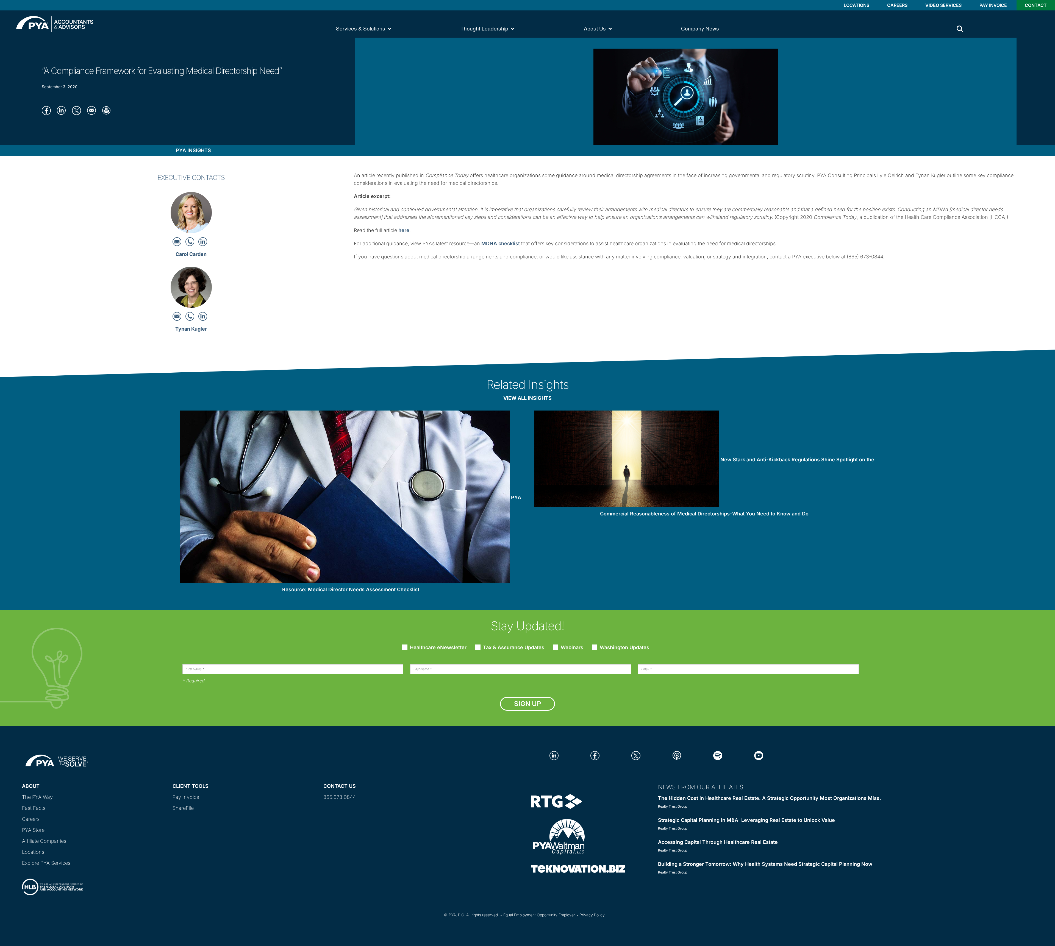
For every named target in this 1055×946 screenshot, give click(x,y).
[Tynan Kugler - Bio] (191, 289)
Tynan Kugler (191, 329)
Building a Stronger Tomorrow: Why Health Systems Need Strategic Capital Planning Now (765, 864)
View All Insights (527, 398)
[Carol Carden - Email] (178, 241)
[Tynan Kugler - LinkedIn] (202, 316)
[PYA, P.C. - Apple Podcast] (677, 755)
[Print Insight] (108, 110)
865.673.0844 (339, 797)
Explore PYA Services (46, 863)
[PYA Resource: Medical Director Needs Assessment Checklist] (345, 498)
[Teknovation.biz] (578, 868)
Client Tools (191, 786)
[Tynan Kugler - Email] (178, 316)
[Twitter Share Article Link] (78, 110)
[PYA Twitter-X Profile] (635, 755)
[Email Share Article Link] (93, 110)
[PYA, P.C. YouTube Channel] (758, 755)
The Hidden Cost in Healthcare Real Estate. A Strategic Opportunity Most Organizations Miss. (769, 798)
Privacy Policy (592, 914)
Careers (897, 5)
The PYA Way (37, 797)
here (403, 230)
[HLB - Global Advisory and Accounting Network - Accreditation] (52, 882)
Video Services (943, 5)
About (31, 786)
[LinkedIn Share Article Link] (63, 110)
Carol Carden (191, 254)
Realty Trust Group (672, 806)
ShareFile (183, 808)
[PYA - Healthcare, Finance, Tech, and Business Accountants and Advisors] (54, 23)
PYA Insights (193, 150)
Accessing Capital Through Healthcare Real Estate (718, 842)
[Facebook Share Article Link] (48, 110)
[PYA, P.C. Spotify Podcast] (717, 755)
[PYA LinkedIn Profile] (554, 755)
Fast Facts (33, 808)
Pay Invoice (993, 5)
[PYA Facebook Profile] (594, 755)
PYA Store (33, 830)
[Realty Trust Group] (556, 801)
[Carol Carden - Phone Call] (190, 241)
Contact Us (339, 786)
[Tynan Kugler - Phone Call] (190, 316)
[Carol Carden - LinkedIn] (202, 241)
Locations (856, 5)
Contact (1036, 5)
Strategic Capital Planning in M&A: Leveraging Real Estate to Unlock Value (746, 820)
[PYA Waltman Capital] (559, 836)
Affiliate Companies (44, 841)
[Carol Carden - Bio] (191, 214)
